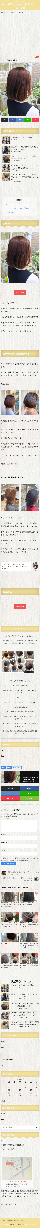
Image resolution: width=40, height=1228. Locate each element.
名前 (3, 834)
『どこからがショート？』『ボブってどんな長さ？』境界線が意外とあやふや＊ (24, 177)
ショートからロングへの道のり (22, 138)
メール (4, 842)
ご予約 (3, 1220)
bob (2, 756)
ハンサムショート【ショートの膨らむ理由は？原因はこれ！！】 (24, 157)
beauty (3, 1041)
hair (10, 767)
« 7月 (3, 1101)
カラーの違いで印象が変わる (17, 208)
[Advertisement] (20, 34)
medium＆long (7, 1059)
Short (3, 750)
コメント (5, 818)
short (4, 1065)
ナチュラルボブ (13, 204)
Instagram (10, 212)
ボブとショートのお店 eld (20, 5)
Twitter (21, 1220)
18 (9, 1093)
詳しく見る (20, 292)
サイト (3, 850)
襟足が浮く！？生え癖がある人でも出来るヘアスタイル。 (24, 148)
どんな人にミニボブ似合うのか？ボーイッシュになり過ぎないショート (24, 167)
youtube (16, 1220)
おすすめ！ (17, 767)
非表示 (22, 200)
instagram (9, 1220)
